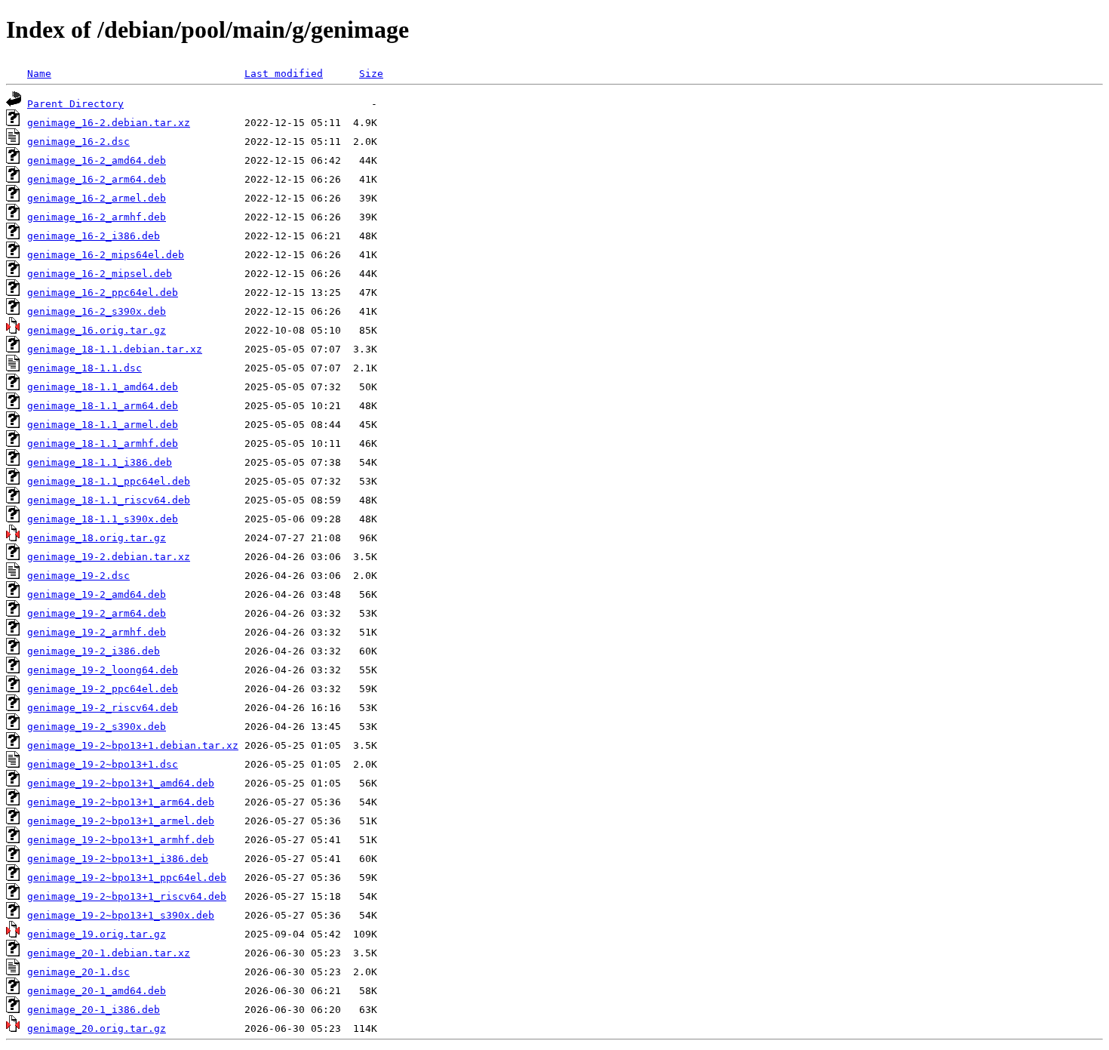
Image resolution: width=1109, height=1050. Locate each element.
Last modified (283, 73)
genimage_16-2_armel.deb (96, 198)
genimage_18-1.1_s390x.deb (102, 519)
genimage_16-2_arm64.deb (96, 179)
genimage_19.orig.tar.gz (96, 934)
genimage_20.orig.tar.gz (96, 1028)
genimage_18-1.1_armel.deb (102, 424)
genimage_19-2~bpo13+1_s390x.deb (120, 915)
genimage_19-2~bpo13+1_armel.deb (120, 821)
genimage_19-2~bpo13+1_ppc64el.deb (126, 877)
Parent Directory (75, 103)
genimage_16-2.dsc (78, 141)
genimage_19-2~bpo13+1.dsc (102, 764)
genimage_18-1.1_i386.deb (99, 462)
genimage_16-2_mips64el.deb (105, 254)
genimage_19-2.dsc (78, 575)
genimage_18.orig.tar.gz (96, 537)
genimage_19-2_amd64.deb (96, 594)
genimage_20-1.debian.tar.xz (108, 953)
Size (371, 73)
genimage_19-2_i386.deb (93, 651)
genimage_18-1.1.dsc (84, 368)
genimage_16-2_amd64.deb (96, 160)
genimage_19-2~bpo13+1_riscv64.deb (126, 896)
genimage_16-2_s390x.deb (96, 311)
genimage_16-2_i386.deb (93, 236)
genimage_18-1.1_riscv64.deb (108, 500)
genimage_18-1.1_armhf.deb (102, 443)
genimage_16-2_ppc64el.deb (102, 292)
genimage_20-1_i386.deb (93, 1009)
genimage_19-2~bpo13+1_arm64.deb (120, 802)
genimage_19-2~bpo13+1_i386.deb (117, 858)
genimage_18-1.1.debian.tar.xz (114, 349)
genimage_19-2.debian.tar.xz (108, 556)
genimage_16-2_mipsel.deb (99, 273)
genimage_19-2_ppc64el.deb (102, 688)
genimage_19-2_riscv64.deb (102, 707)
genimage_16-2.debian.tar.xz (108, 122)
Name (39, 73)
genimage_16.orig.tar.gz (96, 330)
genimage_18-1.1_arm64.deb (102, 405)
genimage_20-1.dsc (78, 972)
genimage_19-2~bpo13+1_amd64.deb (120, 783)
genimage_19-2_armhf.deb (96, 632)
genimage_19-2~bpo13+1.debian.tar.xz (132, 745)
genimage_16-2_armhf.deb (96, 217)
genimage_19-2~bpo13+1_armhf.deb (120, 839)
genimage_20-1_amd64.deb (96, 990)
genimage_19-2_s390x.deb (96, 726)
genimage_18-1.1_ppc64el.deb (108, 481)
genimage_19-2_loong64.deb (102, 670)
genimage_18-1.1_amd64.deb (102, 387)
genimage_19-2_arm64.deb (96, 613)
